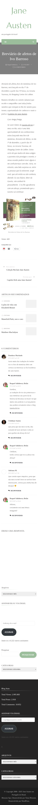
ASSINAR (9, 728)
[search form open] (33, 42)
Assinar (9, 632)
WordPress (25, 801)
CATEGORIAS (7, 665)
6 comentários (20, 67)
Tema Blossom (30, 798)
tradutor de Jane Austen (17, 114)
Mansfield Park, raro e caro (12, 319)
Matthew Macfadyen (9, 332)
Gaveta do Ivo (27, 125)
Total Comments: (8, 704)
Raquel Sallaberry (13, 64)
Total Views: (6, 694)
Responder (16, 375)
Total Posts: (6, 699)
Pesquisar (5, 650)
